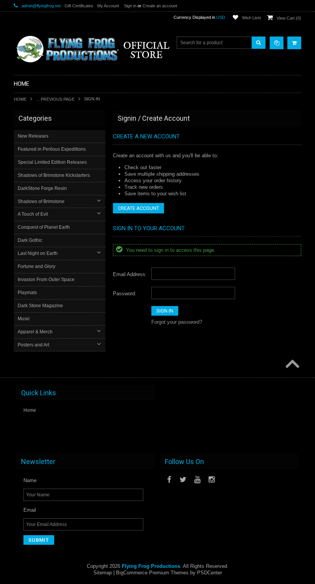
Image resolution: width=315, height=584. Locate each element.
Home (20, 99)
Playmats (27, 292)
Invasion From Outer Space (46, 279)
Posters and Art (33, 345)
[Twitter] (182, 479)
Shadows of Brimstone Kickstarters (54, 175)
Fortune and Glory (36, 266)
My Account (108, 5)
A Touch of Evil (33, 214)
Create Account (138, 208)
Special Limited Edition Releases (52, 162)
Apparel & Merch (35, 331)
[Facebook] (169, 479)
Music (24, 318)
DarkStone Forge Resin (42, 188)
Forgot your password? (176, 322)
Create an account (160, 5)
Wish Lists (251, 17)
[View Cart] (294, 43)
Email (29, 510)
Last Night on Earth (38, 253)
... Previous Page (55, 99)
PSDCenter (209, 573)
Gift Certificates (79, 5)
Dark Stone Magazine (40, 305)
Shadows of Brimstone (41, 201)
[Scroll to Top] (291, 364)
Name (29, 480)
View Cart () (289, 18)
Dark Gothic (30, 240)
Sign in (130, 5)
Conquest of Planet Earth (44, 227)
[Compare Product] (277, 43)
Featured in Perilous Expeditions (52, 149)
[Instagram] (212, 479)
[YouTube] (197, 479)
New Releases (33, 136)
